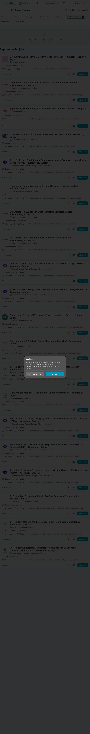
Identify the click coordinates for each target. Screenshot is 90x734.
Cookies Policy (35, 374)
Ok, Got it (55, 374)
